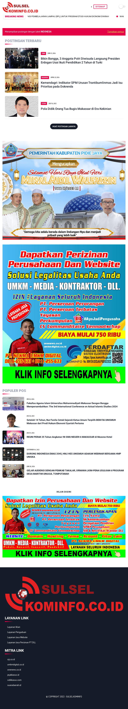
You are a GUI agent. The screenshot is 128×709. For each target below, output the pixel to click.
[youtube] (29, 702)
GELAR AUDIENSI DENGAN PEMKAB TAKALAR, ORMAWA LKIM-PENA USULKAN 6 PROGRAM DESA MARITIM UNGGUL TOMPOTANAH (75, 472)
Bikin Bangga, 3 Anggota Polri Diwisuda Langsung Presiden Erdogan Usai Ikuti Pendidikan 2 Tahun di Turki (80, 60)
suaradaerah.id (14, 685)
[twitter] (11, 702)
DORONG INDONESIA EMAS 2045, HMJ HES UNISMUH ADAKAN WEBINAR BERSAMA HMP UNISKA (74, 455)
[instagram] (25, 702)
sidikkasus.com (14, 680)
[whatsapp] (16, 702)
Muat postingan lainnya (63, 126)
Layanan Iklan (13, 627)
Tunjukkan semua (115, 31)
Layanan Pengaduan (16, 632)
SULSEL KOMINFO (74, 696)
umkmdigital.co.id (15, 664)
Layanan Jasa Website (17, 637)
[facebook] (7, 702)
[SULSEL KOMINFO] (20, 11)
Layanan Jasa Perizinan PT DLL (21, 642)
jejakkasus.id (13, 674)
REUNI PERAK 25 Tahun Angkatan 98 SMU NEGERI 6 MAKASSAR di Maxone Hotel (69, 437)
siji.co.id (11, 659)
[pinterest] (20, 702)
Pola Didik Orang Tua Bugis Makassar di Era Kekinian (76, 108)
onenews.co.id (14, 669)
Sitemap (100, 6)
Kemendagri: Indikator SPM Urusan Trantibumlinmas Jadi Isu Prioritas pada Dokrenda (81, 84)
